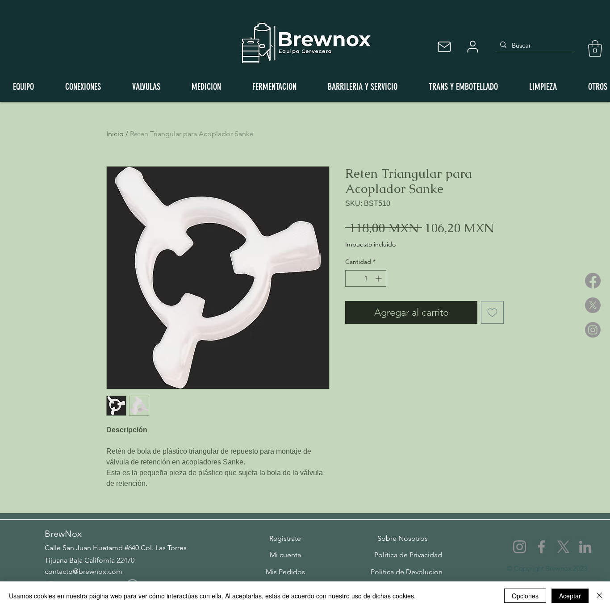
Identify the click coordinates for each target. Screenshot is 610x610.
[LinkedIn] (585, 547)
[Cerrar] (599, 596)
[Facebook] (593, 280)
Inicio (115, 134)
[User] (472, 46)
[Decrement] (352, 278)
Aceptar (570, 595)
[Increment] (379, 278)
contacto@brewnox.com (83, 571)
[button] (595, 48)
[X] (593, 305)
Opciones (525, 595)
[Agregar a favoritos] (492, 312)
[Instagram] (593, 330)
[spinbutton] (366, 278)
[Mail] (444, 46)
